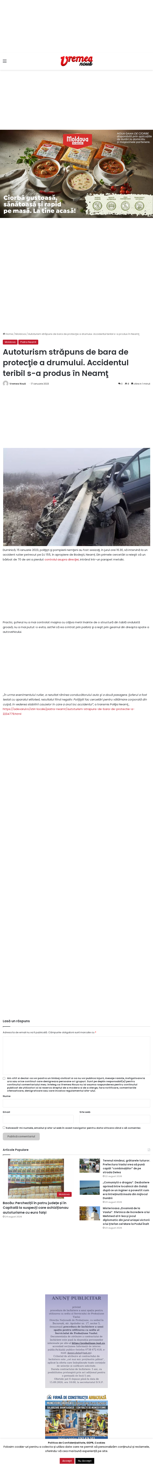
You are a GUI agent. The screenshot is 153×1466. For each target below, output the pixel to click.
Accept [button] (67, 1461)
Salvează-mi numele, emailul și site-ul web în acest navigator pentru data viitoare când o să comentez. (73, 1128)
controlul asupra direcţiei (62, 559)
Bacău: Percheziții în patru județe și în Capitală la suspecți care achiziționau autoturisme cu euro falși (35, 1208)
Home (9, 334)
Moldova (20, 334)
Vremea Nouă (18, 383)
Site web (84, 1112)
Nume (6, 1096)
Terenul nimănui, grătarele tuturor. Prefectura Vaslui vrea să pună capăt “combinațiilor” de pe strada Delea (126, 1166)
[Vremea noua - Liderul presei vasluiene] (76, 61)
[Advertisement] (76, 26)
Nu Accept (85, 1461)
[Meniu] (5, 62)
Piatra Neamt (28, 342)
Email (6, 1112)
